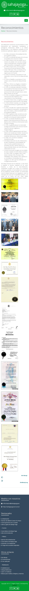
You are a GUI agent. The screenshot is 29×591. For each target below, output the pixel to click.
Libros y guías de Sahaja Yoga (9, 524)
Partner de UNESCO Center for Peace (11, 520)
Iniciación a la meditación (8, 543)
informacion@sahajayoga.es (15, 10)
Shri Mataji (24, 475)
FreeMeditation (5, 568)
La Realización (5, 519)
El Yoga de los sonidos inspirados (10, 545)
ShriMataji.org (23, 482)
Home (3, 31)
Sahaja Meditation (6, 570)
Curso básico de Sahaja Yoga (9, 531)
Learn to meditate (6, 571)
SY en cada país (5, 561)
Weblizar (14, 585)
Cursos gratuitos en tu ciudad (9, 522)
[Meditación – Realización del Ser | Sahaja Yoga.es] (14, 4)
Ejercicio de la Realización (8, 539)
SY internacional (5, 559)
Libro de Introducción (7, 533)
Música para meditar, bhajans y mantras (12, 573)
